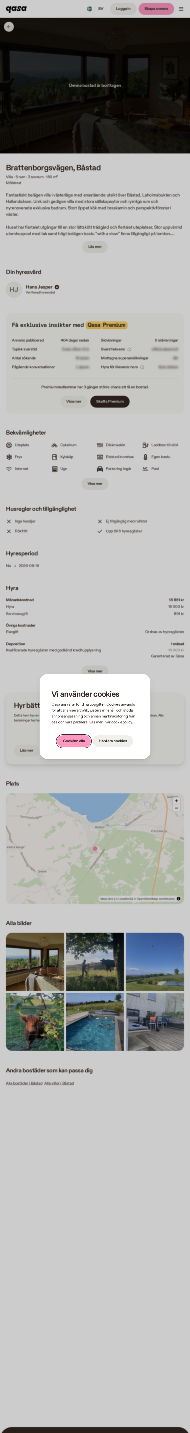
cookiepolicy (121, 722)
